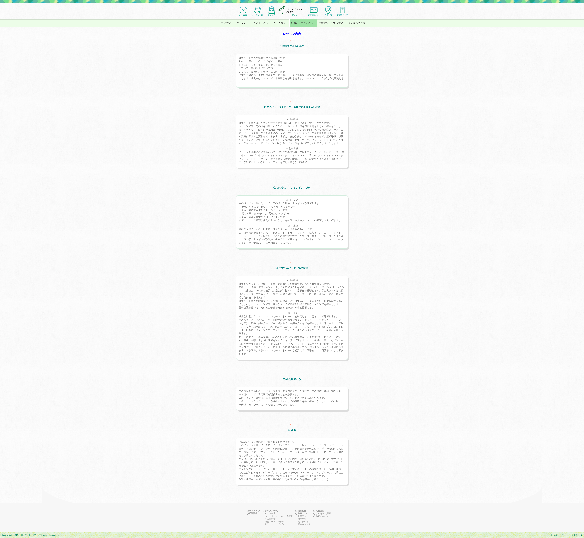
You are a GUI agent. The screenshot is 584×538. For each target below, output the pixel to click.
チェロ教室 (279, 23)
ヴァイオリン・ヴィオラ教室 (252, 23)
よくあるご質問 (356, 23)
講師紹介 (302, 510)
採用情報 (302, 519)
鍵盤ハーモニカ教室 (302, 23)
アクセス (565, 535)
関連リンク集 (304, 524)
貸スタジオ (303, 521)
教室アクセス (304, 516)
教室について (304, 513)
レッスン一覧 (271, 510)
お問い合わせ (322, 516)
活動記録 (253, 513)
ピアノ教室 (225, 23)
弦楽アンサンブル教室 (330, 23)
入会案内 (320, 510)
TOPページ (254, 510)
